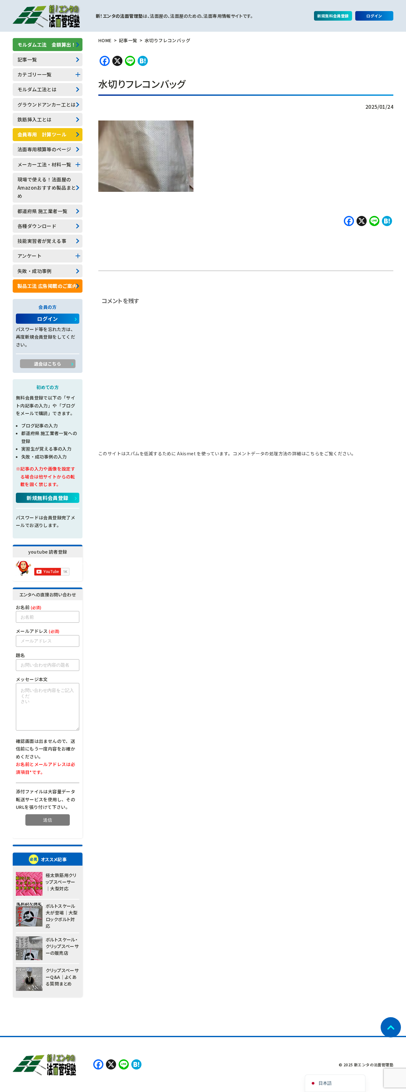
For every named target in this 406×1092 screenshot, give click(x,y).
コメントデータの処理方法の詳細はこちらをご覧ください (292, 453)
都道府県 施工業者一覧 (42, 211)
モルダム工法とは (36, 89)
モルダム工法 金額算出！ (46, 44)
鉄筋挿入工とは (34, 119)
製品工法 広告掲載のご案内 (47, 286)
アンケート (29, 255)
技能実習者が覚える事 (41, 240)
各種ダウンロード (36, 226)
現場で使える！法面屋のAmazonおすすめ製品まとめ (46, 187)
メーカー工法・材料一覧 (44, 164)
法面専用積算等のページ (44, 149)
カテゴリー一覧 (34, 74)
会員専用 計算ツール (41, 134)
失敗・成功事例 (34, 271)
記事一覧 (27, 59)
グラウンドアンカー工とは (46, 104)
